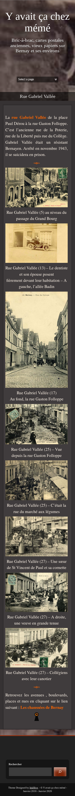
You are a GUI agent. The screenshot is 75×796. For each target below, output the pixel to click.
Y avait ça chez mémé (37, 22)
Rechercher (15, 764)
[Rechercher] (60, 771)
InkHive (34, 787)
